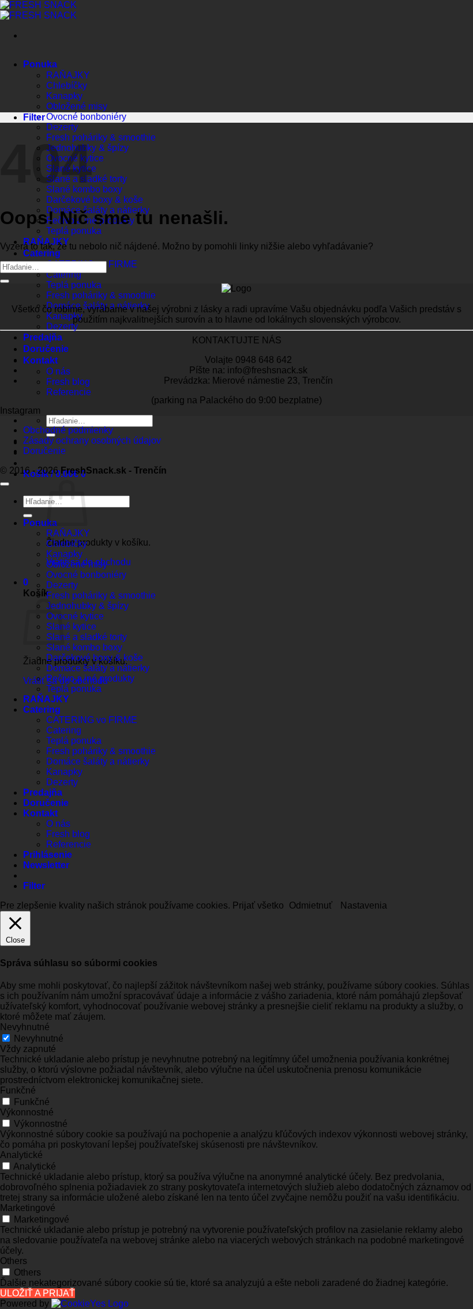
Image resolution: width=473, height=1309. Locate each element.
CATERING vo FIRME (91, 720)
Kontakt (40, 360)
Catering (42, 253)
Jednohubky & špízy (87, 606)
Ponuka (40, 64)
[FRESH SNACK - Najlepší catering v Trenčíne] (38, 10)
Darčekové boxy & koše (94, 200)
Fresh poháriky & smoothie (101, 137)
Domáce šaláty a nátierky (97, 306)
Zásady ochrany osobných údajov (92, 440)
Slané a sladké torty (86, 637)
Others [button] (13, 1261)
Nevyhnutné (38, 1038)
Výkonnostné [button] (27, 1112)
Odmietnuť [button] (310, 905)
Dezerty (62, 127)
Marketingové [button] (27, 1208)
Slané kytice (71, 626)
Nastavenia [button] (363, 905)
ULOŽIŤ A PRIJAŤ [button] (37, 1293)
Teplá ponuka (74, 231)
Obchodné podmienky (68, 430)
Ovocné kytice (75, 616)
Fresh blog (68, 382)
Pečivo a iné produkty (90, 678)
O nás (58, 371)
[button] (25, 582)
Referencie (68, 392)
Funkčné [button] (18, 1090)
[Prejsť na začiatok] (4, 484)
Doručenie (46, 349)
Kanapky (64, 96)
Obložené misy (76, 106)
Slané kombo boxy (84, 647)
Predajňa (42, 337)
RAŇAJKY (68, 75)
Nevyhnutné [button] (25, 1027)
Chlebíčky (66, 85)
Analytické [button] (21, 1155)
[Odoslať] (4, 281)
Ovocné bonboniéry (86, 117)
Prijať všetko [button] (258, 905)
